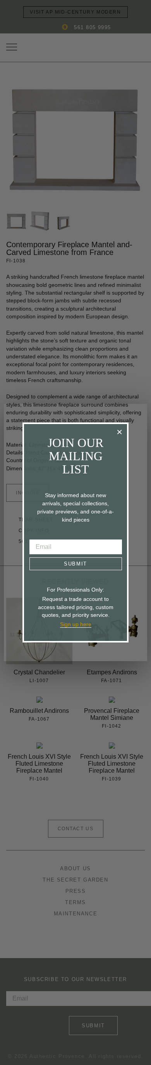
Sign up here (75, 624)
